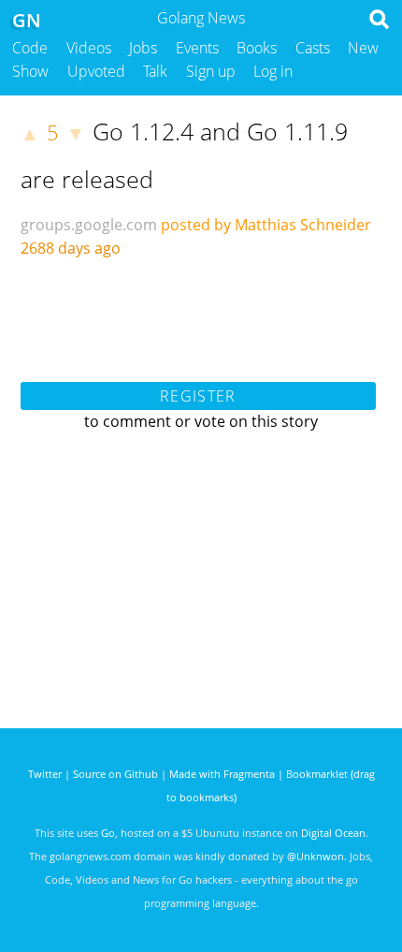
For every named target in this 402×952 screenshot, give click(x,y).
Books (257, 47)
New (363, 47)
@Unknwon (315, 856)
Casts (312, 47)
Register (198, 396)
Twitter (45, 774)
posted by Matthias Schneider (266, 224)
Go (108, 833)
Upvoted (96, 71)
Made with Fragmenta (222, 774)
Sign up (211, 71)
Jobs (143, 47)
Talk (155, 71)
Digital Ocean (333, 833)
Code (30, 47)
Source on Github (115, 774)
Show (30, 71)
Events (197, 47)
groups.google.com (89, 224)
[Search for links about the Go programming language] (382, 24)
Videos (88, 47)
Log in (273, 71)
